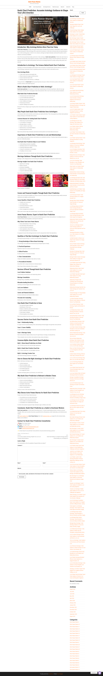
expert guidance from (24, 416)
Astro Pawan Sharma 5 (74, 656)
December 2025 (73, 607)
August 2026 (72, 589)
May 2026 (72, 596)
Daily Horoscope (56, 6)
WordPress (51, 674)
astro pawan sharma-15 (74, 667)
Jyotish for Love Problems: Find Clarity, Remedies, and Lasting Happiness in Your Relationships (76, 453)
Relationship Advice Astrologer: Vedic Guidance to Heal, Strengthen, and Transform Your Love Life (77, 390)
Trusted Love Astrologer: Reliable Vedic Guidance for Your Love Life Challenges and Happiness (77, 490)
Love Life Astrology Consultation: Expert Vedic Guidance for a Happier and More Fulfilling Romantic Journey (77, 502)
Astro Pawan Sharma (34, 2)
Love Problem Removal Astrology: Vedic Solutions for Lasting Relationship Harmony (77, 92)
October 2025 (73, 611)
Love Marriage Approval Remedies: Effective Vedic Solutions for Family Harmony (77, 57)
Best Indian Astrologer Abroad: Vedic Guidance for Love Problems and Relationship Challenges (77, 418)
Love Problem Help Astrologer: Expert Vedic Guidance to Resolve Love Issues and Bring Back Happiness (77, 576)
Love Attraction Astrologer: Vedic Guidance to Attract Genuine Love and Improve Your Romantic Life (77, 547)
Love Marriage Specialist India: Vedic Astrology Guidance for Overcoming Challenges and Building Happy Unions (77, 179)
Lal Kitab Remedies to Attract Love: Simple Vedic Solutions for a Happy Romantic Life (77, 239)
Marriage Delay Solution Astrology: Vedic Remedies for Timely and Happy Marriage (77, 202)
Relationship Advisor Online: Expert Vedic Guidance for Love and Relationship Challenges (77, 270)
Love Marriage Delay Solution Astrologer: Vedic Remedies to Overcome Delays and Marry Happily (77, 519)
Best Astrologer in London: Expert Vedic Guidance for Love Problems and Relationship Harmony (77, 430)
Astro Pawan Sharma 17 (75, 635)
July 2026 (72, 591)
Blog (73, 6)
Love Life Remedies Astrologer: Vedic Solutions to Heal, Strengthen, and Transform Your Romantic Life (77, 564)
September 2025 (73, 614)
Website (19, 468)
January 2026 (72, 605)
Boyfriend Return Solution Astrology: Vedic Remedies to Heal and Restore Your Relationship (77, 173)
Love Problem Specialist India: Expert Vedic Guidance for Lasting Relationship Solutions (77, 275)
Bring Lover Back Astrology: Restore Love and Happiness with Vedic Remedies (77, 349)
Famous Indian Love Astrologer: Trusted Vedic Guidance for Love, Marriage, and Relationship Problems (77, 471)
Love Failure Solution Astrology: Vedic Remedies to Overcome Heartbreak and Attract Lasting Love (77, 328)
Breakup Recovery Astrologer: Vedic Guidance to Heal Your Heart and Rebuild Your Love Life (77, 156)
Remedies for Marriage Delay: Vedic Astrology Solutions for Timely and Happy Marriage (77, 253)
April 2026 (72, 598)
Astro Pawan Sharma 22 (75, 649)
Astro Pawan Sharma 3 (74, 651)
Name (19, 463)
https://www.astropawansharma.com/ (31, 426)
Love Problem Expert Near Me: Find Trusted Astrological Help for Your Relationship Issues (77, 369)
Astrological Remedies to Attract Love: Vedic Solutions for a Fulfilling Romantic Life (77, 234)
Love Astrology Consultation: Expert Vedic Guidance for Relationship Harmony (77, 20)
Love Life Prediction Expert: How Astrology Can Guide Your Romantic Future (77, 384)
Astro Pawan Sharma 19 (75, 640)
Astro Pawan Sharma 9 (74, 665)
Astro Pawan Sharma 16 (75, 633)
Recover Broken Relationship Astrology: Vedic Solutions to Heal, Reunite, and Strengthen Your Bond (77, 340)
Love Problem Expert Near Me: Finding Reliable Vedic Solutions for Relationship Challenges (77, 264)
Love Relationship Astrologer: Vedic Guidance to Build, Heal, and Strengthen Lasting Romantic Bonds (77, 530)
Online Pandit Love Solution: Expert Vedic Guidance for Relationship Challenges (77, 168)
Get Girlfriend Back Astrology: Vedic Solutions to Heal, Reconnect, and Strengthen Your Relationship (77, 323)
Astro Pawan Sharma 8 (74, 662)
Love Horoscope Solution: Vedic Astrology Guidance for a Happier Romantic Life (76, 196)
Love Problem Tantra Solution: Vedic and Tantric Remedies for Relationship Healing (77, 133)
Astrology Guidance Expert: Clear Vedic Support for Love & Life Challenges (76, 26)
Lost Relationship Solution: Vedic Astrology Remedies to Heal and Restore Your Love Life (76, 311)
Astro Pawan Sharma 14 (75, 631)
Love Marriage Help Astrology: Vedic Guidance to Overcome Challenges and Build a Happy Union (77, 145)
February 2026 (73, 602)
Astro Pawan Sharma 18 (75, 638)
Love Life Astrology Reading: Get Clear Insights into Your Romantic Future (76, 363)
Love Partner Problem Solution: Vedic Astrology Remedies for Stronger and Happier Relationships (77, 105)
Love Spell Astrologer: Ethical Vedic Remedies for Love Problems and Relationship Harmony (77, 553)
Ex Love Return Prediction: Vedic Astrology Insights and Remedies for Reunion (77, 306)
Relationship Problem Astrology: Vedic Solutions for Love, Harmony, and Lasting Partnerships (77, 221)
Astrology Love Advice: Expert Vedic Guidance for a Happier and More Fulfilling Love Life (77, 570)
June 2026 (72, 593)
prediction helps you (47, 416)
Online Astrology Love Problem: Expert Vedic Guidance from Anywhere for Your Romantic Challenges (77, 496)
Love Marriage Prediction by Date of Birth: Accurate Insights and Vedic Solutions (77, 407)
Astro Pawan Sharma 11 (75, 626)
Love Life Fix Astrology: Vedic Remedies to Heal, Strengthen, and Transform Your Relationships (77, 162)
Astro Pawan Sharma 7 (74, 660)
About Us (62, 6)
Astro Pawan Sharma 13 (75, 629)
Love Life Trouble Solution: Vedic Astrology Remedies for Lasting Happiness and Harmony (76, 111)
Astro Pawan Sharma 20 (75, 644)
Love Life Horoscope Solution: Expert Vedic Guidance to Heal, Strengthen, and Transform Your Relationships (77, 466)
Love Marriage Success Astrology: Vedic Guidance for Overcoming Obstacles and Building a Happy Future (77, 396)
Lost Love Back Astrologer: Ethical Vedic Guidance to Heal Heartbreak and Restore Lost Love (77, 536)
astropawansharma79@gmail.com (32, 14)
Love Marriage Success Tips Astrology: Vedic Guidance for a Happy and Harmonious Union (76, 122)
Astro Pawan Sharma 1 (74, 622)
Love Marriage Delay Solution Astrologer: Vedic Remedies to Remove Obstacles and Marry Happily (77, 513)
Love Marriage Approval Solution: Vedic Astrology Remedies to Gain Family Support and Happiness (77, 215)
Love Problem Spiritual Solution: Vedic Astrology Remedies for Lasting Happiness (77, 139)
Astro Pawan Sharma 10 (25, 433)
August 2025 (72, 616)
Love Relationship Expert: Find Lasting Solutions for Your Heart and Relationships (77, 413)
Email (44, 463)
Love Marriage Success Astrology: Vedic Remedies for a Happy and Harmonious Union (77, 401)
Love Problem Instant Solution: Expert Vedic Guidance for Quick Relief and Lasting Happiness (77, 116)
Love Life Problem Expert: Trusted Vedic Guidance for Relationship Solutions (77, 51)
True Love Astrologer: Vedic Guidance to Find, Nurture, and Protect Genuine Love (77, 542)
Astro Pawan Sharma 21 (75, 647)
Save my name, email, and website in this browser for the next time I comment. (36, 473)
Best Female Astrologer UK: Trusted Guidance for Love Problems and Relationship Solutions (77, 436)
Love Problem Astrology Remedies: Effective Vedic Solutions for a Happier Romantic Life (77, 559)
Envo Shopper (60, 674)
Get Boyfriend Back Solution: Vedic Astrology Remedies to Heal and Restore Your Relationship (77, 317)
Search (71, 10)
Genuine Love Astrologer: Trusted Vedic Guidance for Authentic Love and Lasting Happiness (77, 485)
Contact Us (68, 6)
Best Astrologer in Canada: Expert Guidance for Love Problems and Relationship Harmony (77, 441)
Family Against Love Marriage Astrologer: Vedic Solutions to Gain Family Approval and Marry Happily (77, 507)
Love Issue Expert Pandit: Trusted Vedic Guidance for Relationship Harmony (77, 80)
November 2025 (73, 609)
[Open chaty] (99, 673)
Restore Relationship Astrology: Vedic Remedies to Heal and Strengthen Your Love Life (77, 334)
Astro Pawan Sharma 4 (74, 653)
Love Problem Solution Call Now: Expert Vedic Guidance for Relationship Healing (76, 128)
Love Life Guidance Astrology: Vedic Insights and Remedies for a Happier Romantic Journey (77, 151)
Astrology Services (46, 6)
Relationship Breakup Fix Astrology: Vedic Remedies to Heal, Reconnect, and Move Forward (77, 185)
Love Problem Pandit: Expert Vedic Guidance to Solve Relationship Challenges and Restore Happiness (77, 447)
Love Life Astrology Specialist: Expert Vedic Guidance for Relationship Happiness (77, 71)
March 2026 (72, 600)
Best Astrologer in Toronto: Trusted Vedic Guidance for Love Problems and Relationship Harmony (77, 424)
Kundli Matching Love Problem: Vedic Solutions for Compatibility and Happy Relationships (77, 190)
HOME (30, 6)
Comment (20, 445)
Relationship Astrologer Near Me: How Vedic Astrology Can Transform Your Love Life (77, 289)
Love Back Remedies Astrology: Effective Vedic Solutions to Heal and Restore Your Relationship (77, 300)
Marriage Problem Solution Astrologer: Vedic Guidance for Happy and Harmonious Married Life (77, 258)
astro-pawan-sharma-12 (75, 669)
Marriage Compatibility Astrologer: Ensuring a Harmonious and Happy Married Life (77, 379)
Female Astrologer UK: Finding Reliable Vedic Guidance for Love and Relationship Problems (77, 294)
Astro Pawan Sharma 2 (74, 642)
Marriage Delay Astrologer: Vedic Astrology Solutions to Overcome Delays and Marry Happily (76, 524)
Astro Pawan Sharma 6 (74, 658)
